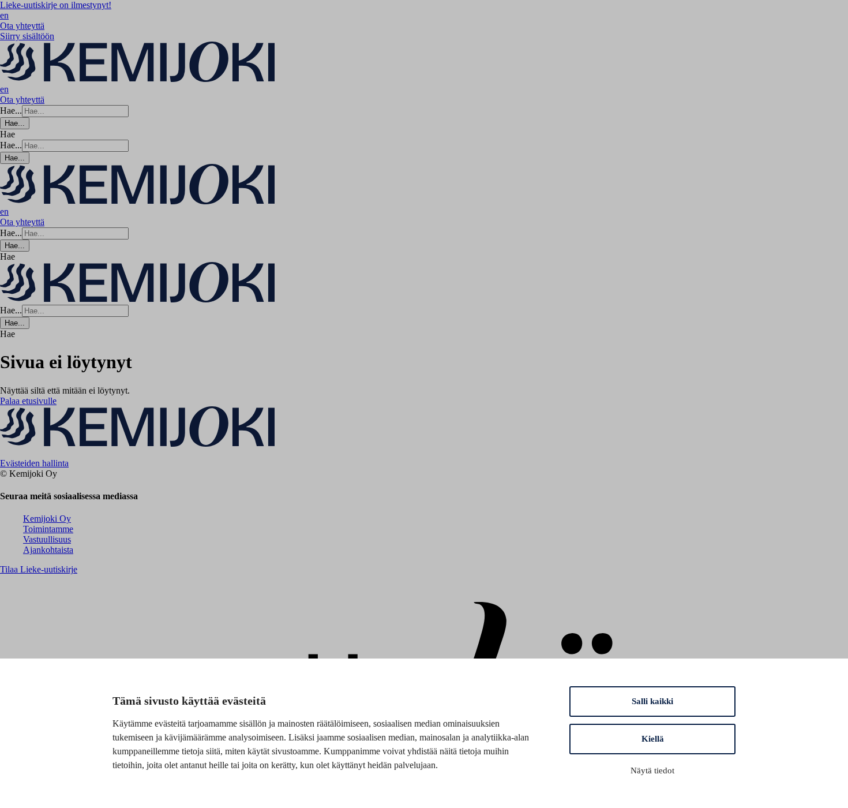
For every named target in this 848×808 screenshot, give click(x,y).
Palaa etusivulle (28, 401)
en (4, 15)
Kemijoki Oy (47, 518)
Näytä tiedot (652, 770)
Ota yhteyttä (22, 26)
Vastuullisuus (47, 539)
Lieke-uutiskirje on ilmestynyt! (55, 5)
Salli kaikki (652, 701)
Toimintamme (48, 529)
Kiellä (652, 738)
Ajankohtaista (48, 550)
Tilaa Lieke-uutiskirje (38, 569)
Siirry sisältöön (27, 36)
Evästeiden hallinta (34, 463)
